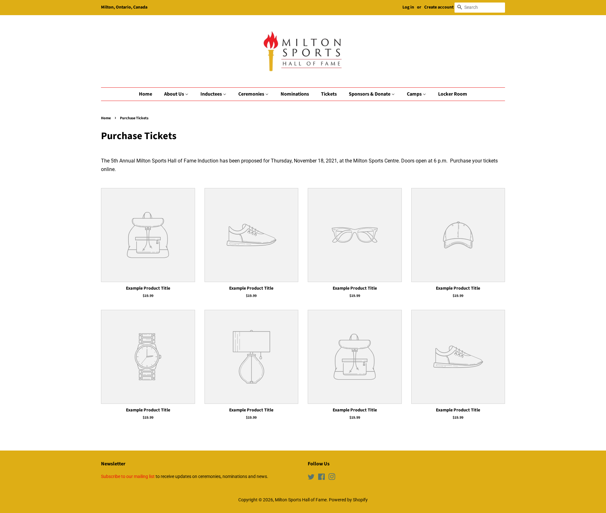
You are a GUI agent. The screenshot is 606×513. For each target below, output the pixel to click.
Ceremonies (251, 94)
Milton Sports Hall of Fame (301, 499)
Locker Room (452, 94)
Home (145, 94)
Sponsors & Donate (370, 94)
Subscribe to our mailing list (128, 476)
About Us (174, 94)
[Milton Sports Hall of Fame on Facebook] (321, 478)
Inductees (211, 94)
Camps (415, 94)
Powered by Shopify (348, 499)
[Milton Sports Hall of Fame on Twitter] (311, 478)
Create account (439, 7)
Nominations (295, 94)
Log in (408, 7)
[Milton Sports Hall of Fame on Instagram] (331, 478)
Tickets (329, 94)
